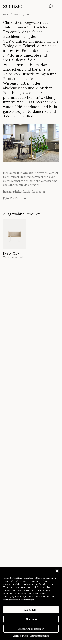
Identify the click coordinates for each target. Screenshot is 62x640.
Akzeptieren (31, 609)
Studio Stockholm (33, 191)
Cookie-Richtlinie (20, 635)
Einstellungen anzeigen (31, 628)
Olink (7, 22)
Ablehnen (31, 619)
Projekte (17, 14)
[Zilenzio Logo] (25, 6)
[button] (57, 571)
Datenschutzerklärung (39, 635)
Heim (6, 14)
